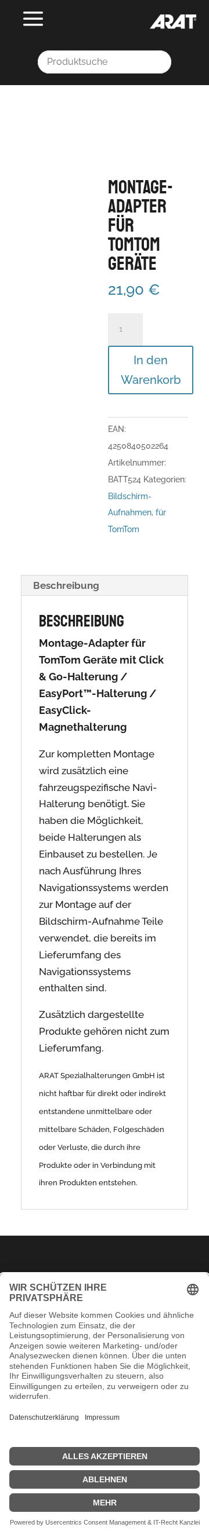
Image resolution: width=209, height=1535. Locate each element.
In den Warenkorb (151, 370)
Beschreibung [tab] (66, 585)
